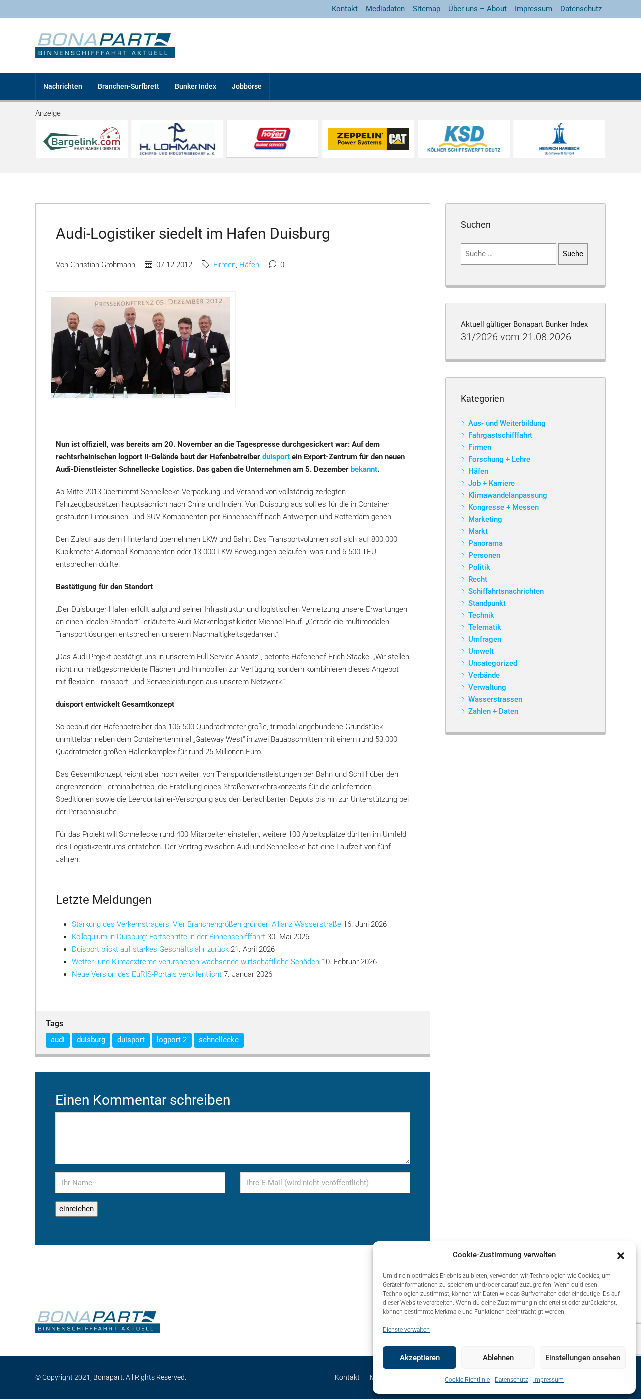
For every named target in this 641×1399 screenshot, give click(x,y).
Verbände (484, 675)
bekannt (364, 469)
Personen (484, 555)
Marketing (485, 519)
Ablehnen (498, 1357)
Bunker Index (195, 86)
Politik (479, 567)
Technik (481, 615)
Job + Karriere (491, 483)
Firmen (224, 264)
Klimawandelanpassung (507, 495)
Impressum (548, 1379)
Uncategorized (492, 663)
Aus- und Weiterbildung (507, 423)
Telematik (484, 627)
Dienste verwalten (406, 1329)
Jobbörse (247, 86)
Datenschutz (511, 1379)
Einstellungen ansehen (582, 1357)
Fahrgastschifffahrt (500, 435)
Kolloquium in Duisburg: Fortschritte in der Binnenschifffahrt (168, 936)
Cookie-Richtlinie (467, 1379)
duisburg (91, 1039)
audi (58, 1039)
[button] (621, 1255)
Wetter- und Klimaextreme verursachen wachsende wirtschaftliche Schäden (195, 961)
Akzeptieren (420, 1357)
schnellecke (219, 1039)
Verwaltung (487, 687)
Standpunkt (487, 603)
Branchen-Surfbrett (128, 86)
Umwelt (481, 651)
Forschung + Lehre (499, 459)
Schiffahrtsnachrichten (506, 591)
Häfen (249, 264)
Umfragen (484, 639)
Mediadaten (385, 8)
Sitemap (426, 8)
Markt (478, 531)
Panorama (485, 543)
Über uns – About (477, 8)
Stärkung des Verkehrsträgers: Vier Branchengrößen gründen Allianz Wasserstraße (206, 924)
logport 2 (172, 1039)
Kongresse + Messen (503, 507)
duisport (276, 456)
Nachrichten (62, 86)
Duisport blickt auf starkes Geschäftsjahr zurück (150, 949)
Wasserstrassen (495, 699)
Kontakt (345, 8)
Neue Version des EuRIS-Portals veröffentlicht (147, 974)
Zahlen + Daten (493, 711)
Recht (477, 579)
